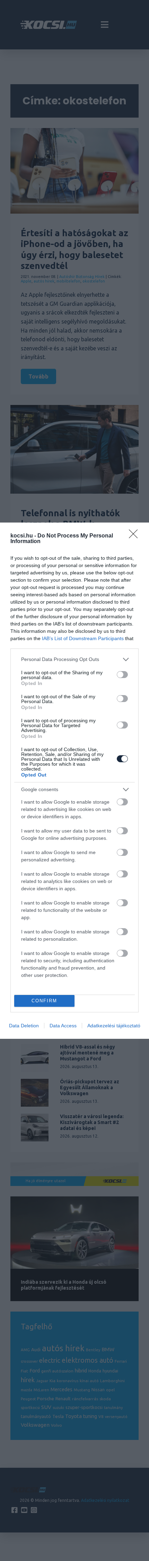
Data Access (63, 1025)
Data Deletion (24, 1025)
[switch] (122, 674)
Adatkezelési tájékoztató (113, 1025)
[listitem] (74, 659)
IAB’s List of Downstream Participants (83, 638)
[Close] (135, 536)
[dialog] (74, 781)
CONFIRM (44, 1000)
